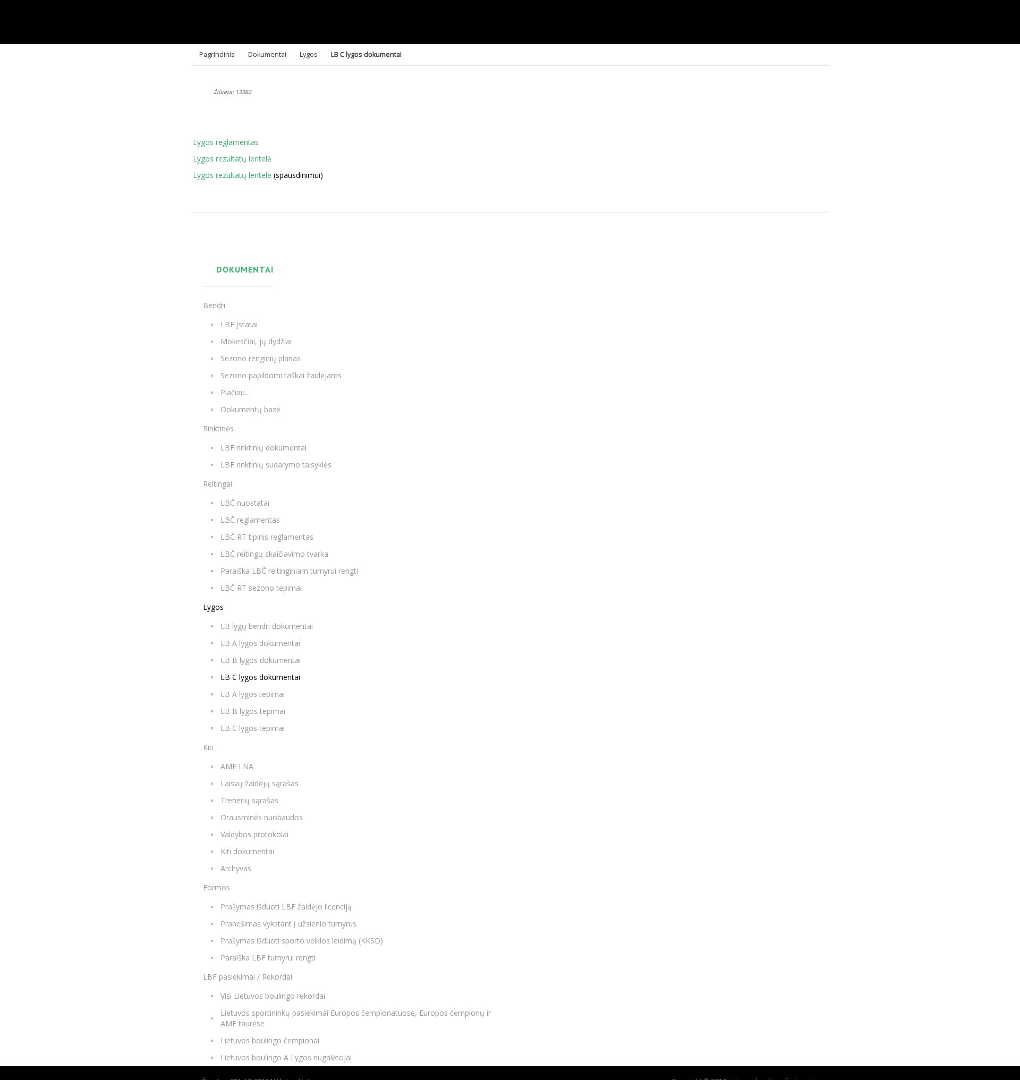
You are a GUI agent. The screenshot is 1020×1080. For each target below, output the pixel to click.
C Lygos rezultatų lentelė (228, 159)
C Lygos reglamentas (222, 142)
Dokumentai (267, 54)
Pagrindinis (217, 54)
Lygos (309, 54)
